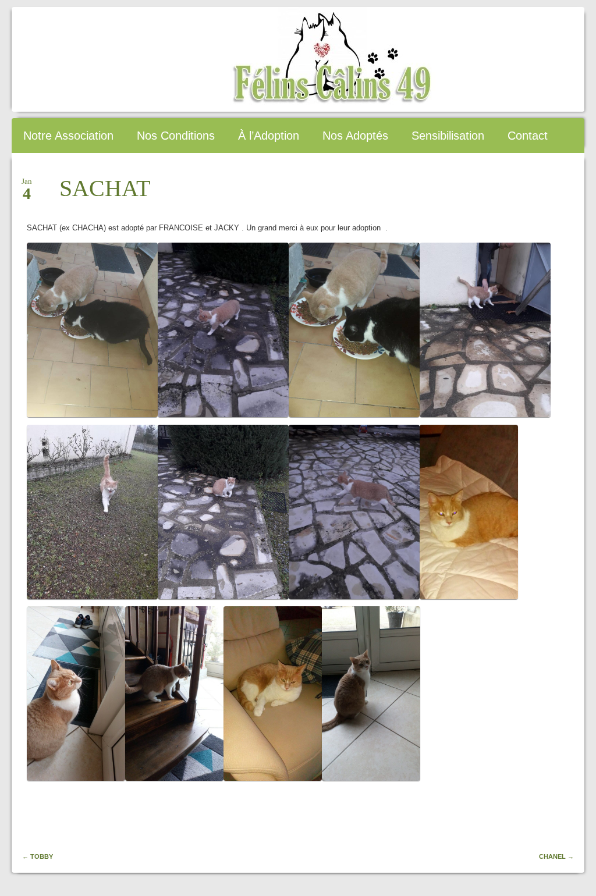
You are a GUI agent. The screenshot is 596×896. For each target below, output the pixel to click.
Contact (528, 135)
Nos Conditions (176, 135)
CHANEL (556, 856)
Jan (27, 185)
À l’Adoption (268, 135)
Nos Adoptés (355, 135)
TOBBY (37, 856)
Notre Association (68, 135)
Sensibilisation (447, 135)
